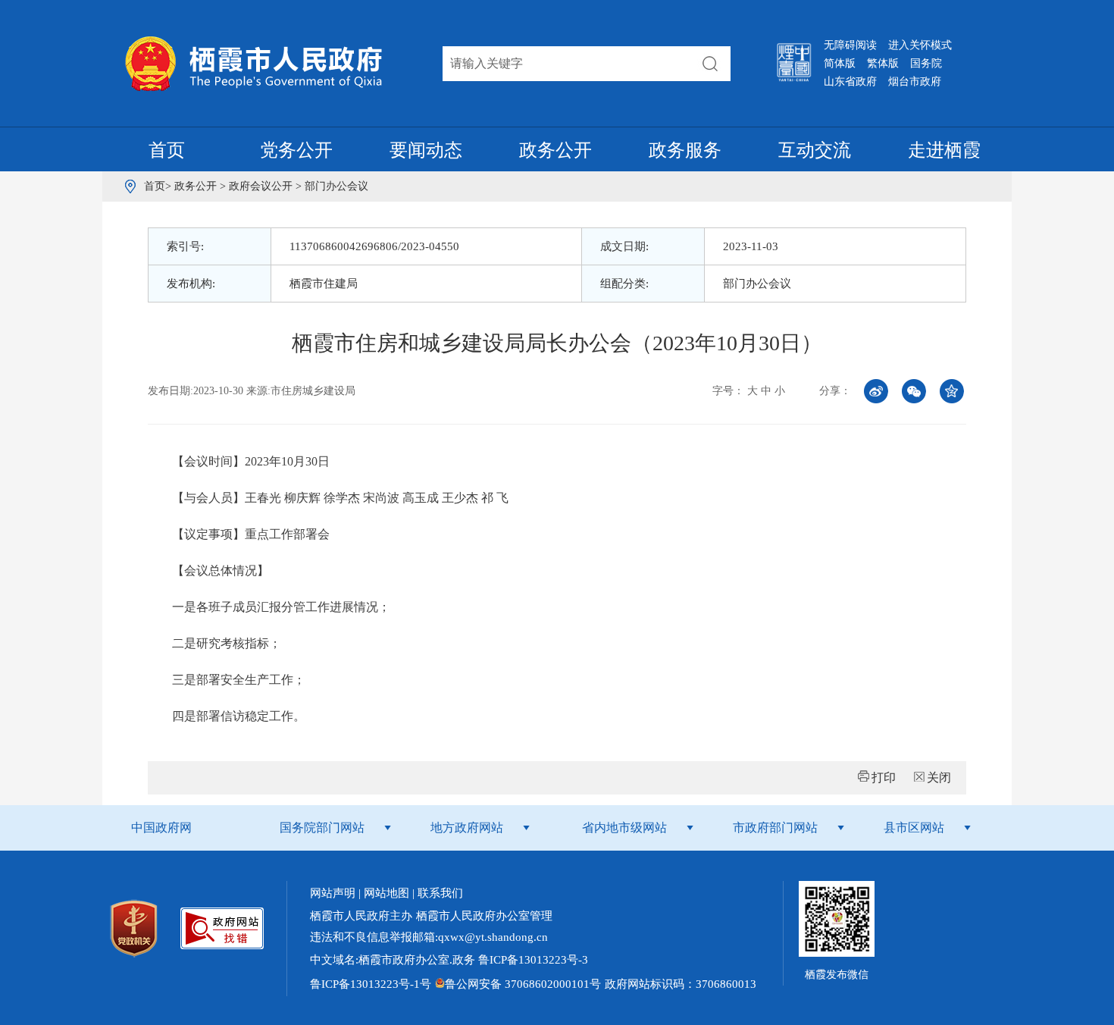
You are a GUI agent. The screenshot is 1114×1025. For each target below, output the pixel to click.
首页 (167, 150)
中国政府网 (161, 827)
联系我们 (440, 893)
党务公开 (296, 150)
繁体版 (883, 63)
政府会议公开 (262, 186)
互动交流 (814, 150)
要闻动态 (426, 150)
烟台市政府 (914, 81)
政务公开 (555, 150)
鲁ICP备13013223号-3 (531, 960)
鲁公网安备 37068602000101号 (523, 984)
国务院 (926, 63)
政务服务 (685, 150)
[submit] (710, 63)
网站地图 (386, 893)
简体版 (840, 63)
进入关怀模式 (920, 45)
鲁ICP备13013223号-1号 (370, 984)
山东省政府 (850, 81)
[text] (567, 63)
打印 (883, 777)
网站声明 (332, 893)
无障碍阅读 (850, 45)
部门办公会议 (336, 186)
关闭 (939, 777)
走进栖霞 (944, 150)
